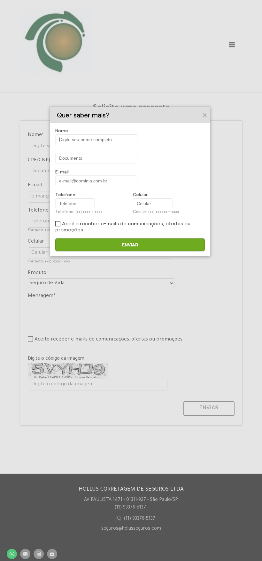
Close (205, 115)
